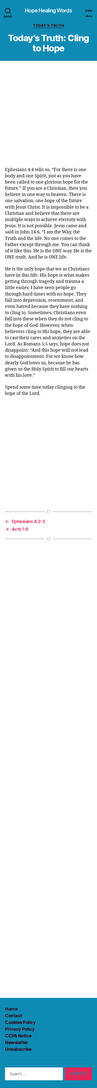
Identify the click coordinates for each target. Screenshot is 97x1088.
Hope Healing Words (48, 10)
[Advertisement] (48, 116)
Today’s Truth (48, 25)
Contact (13, 1015)
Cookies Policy (20, 1022)
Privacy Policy (20, 1029)
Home (11, 1009)
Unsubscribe (18, 1049)
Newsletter (16, 1042)
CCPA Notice (18, 1035)
